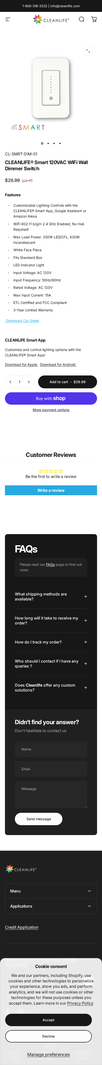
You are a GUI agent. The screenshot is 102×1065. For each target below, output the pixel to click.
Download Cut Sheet (22, 321)
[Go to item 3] (54, 144)
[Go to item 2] (48, 144)
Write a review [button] (51, 490)
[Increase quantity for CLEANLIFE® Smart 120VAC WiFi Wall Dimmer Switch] (29, 382)
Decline (48, 1036)
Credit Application (21, 927)
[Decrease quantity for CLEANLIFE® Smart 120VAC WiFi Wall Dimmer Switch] (10, 382)
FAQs (50, 564)
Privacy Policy (80, 1003)
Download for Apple (21, 364)
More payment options (51, 410)
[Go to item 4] (60, 144)
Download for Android (58, 364)
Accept (48, 1020)
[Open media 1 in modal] (88, 51)
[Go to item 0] (42, 144)
